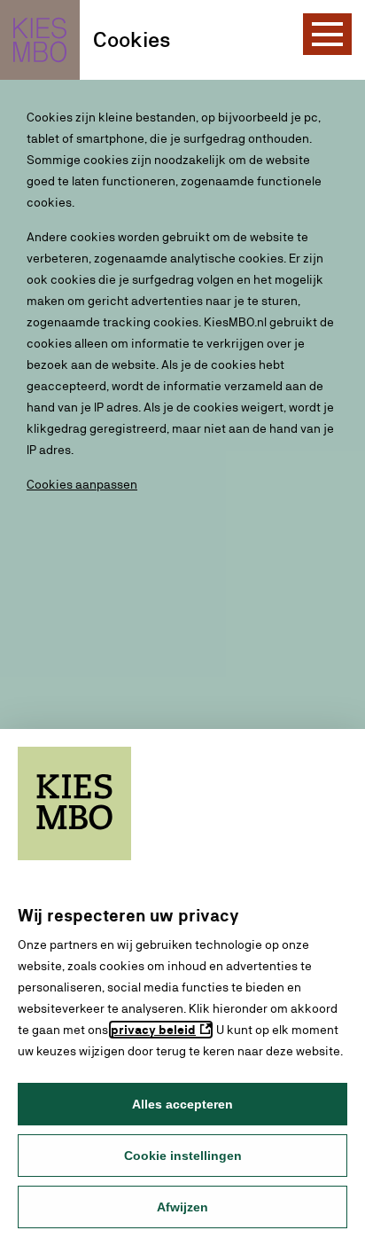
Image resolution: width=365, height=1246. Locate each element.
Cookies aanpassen (82, 484)
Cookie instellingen (183, 1155)
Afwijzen (182, 1207)
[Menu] (327, 34)
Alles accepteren (182, 1104)
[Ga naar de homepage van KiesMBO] (40, 40)
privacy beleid (153, 1030)
